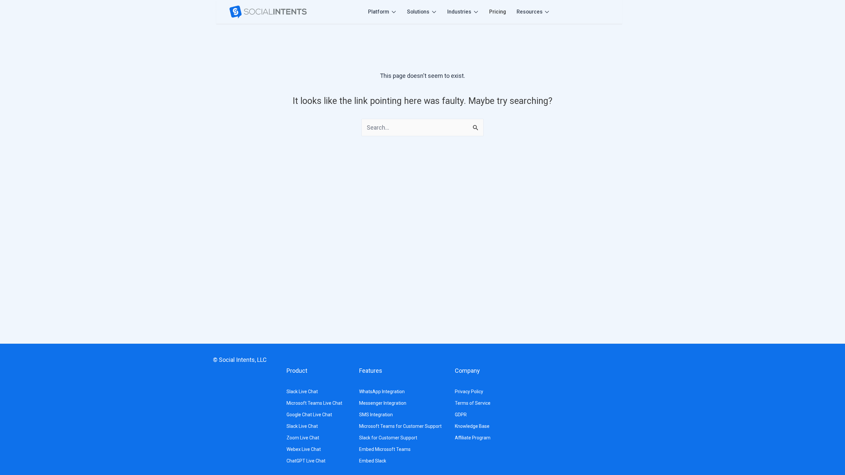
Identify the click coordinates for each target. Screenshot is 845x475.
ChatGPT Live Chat (306, 460)
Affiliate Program (472, 437)
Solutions (418, 12)
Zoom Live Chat (303, 437)
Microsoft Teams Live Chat (314, 403)
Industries (459, 12)
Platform (378, 12)
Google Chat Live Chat (309, 414)
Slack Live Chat (302, 391)
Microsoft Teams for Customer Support (400, 426)
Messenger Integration (382, 403)
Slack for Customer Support (388, 437)
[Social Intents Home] (268, 12)
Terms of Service (472, 403)
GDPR (461, 414)
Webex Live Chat (304, 449)
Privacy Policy (469, 391)
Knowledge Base (472, 426)
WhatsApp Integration (382, 391)
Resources (530, 12)
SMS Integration (376, 414)
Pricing (497, 12)
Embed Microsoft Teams (385, 449)
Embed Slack (372, 460)
